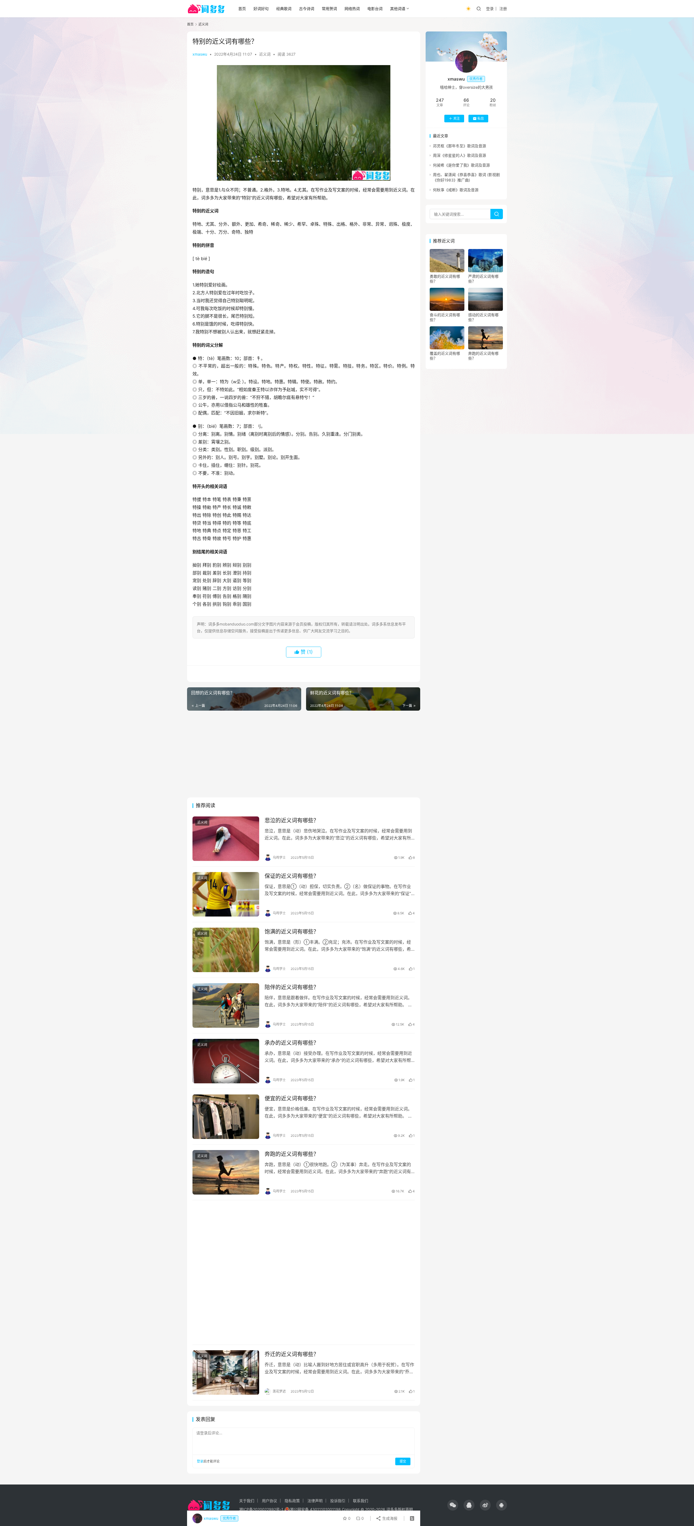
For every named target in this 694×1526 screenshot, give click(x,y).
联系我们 (360, 1500)
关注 (456, 118)
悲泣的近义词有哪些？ (292, 820)
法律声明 (315, 1500)
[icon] (452, 1505)
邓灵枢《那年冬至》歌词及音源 (459, 145)
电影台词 (375, 8)
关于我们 (246, 1500)
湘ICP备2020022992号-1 (261, 1509)
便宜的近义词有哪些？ (292, 1098)
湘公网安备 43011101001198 (315, 1509)
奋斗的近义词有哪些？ (445, 317)
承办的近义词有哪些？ (292, 1043)
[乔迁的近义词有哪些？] (225, 1372)
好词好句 (261, 8)
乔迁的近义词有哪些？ (292, 1354)
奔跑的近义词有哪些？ (292, 1154)
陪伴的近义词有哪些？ (292, 987)
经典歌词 (283, 8)
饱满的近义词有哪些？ (292, 931)
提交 (403, 1461)
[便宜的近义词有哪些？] (225, 1116)
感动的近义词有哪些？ (483, 317)
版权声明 (405, 1509)
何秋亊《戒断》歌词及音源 (455, 189)
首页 (242, 8)
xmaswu (199, 54)
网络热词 (352, 8)
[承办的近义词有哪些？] (225, 1061)
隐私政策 (292, 1500)
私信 (480, 118)
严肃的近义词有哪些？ (483, 278)
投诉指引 (337, 1500)
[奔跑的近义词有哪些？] (225, 1172)
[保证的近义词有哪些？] (225, 894)
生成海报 (389, 1518)
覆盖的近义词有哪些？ (445, 355)
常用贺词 (329, 8)
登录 (490, 8)
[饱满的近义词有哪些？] (225, 950)
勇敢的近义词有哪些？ (445, 278)
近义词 (265, 54)
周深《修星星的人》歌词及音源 (459, 155)
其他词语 (397, 8)
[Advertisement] (303, 754)
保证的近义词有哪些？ (292, 876)
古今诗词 (306, 8)
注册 (503, 8)
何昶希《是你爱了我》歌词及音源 (461, 165)
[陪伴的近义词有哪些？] (225, 1005)
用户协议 (269, 1500)
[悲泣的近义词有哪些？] (225, 838)
